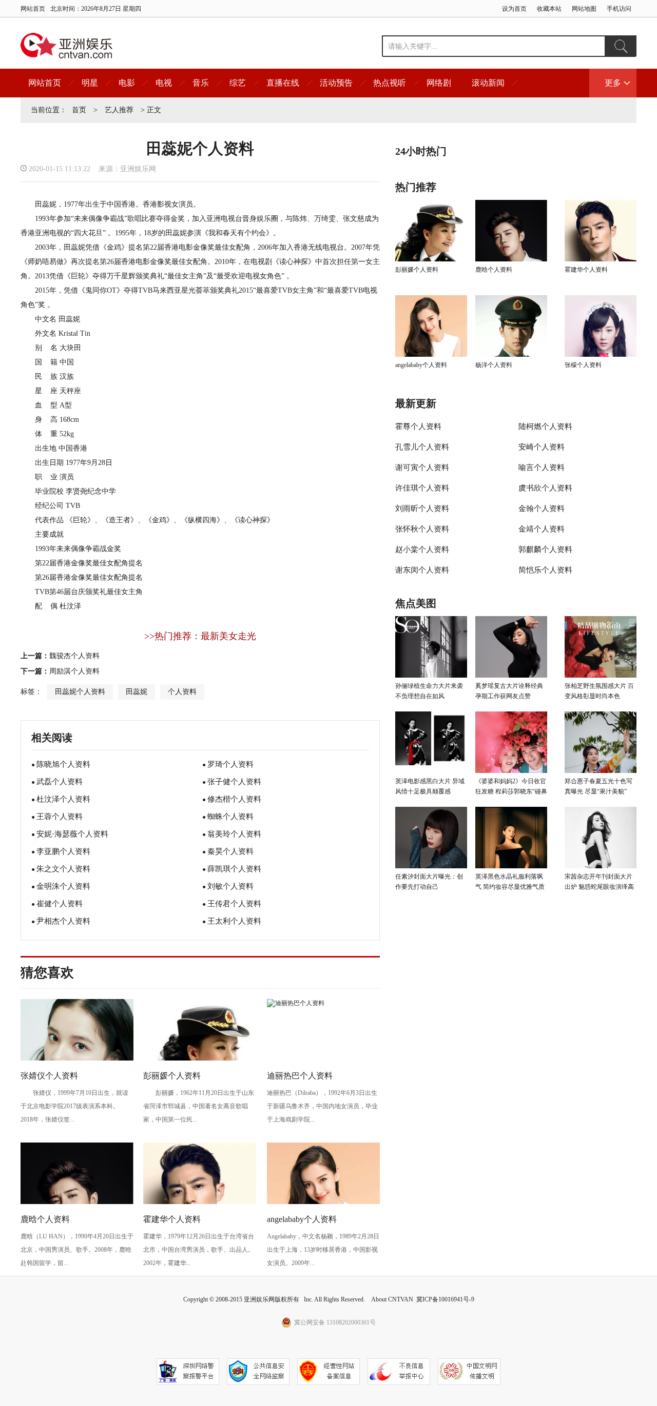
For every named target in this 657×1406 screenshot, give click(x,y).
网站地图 (584, 8)
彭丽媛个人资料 (172, 1075)
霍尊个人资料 (418, 426)
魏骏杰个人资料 (74, 656)
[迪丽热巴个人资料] (295, 1003)
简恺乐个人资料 (545, 570)
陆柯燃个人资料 (545, 426)
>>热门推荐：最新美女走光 (200, 636)
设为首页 (514, 8)
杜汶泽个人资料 (63, 799)
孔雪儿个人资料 (422, 447)
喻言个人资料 (541, 467)
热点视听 (389, 82)
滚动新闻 (488, 82)
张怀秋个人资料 (422, 529)
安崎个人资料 (541, 447)
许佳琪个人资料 (422, 488)
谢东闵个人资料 (422, 570)
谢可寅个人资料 (422, 467)
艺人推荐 (119, 110)
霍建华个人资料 (172, 1219)
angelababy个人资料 (302, 1219)
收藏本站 (549, 8)
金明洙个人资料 (63, 886)
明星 (90, 82)
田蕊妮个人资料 (80, 692)
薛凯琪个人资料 (234, 869)
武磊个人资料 (59, 782)
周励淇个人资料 (74, 671)
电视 (164, 82)
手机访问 (619, 8)
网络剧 (439, 82)
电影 (127, 82)
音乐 (200, 82)
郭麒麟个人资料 (545, 549)
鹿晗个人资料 (45, 1219)
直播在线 (282, 82)
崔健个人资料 (59, 904)
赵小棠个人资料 (422, 549)
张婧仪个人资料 (49, 1075)
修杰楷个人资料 (234, 799)
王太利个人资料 (234, 921)
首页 (79, 110)
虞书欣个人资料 (545, 488)
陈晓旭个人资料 (63, 764)
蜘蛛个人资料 (230, 816)
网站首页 (33, 8)
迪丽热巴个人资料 (300, 1075)
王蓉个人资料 (59, 816)
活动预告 (336, 82)
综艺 (237, 82)
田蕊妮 (136, 692)
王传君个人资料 (234, 904)
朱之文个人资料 (63, 869)
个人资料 (182, 692)
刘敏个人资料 (230, 886)
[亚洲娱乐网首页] (66, 45)
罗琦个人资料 (230, 764)
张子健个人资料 (234, 782)
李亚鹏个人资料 (63, 851)
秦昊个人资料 (230, 851)
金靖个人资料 (541, 529)
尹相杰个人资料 (63, 921)
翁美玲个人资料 (234, 834)
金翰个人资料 (541, 508)
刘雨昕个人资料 (422, 508)
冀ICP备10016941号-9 (445, 1299)
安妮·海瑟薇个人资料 (72, 834)
